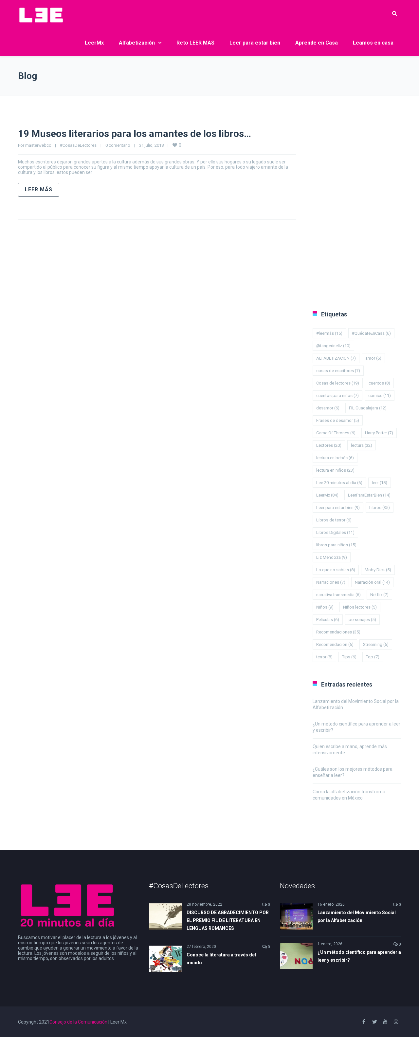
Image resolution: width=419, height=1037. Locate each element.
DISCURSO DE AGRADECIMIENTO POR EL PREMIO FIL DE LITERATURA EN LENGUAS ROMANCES (228, 920)
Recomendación (335, 644)
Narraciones (330, 582)
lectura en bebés (335, 457)
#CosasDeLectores (78, 145)
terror (324, 656)
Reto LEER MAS (195, 43)
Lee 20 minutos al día (339, 482)
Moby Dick (378, 569)
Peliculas (327, 619)
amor (373, 358)
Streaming (376, 644)
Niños (325, 607)
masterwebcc (38, 145)
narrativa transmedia (338, 594)
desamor (327, 407)
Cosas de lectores (337, 383)
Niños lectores (360, 607)
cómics (379, 395)
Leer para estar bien (254, 43)
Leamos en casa (373, 43)
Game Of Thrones (335, 432)
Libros (379, 507)
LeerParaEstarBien (369, 495)
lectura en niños (335, 470)
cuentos (379, 383)
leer (379, 482)
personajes (362, 619)
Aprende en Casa (316, 43)
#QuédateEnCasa (371, 333)
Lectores (328, 445)
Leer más (38, 189)
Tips (349, 656)
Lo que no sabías (335, 569)
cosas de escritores (338, 370)
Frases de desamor (337, 420)
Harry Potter (379, 432)
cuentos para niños (337, 395)
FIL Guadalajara (368, 407)
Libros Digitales (335, 532)
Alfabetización (137, 43)
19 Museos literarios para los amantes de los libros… (134, 133)
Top (372, 656)
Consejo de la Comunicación (78, 1022)
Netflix (379, 594)
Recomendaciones (338, 632)
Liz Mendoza (331, 557)
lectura (361, 445)
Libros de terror (334, 520)
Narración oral (372, 582)
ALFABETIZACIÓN (336, 358)
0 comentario (117, 145)
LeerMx (94, 43)
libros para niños (336, 544)
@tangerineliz (333, 345)
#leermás (329, 333)
